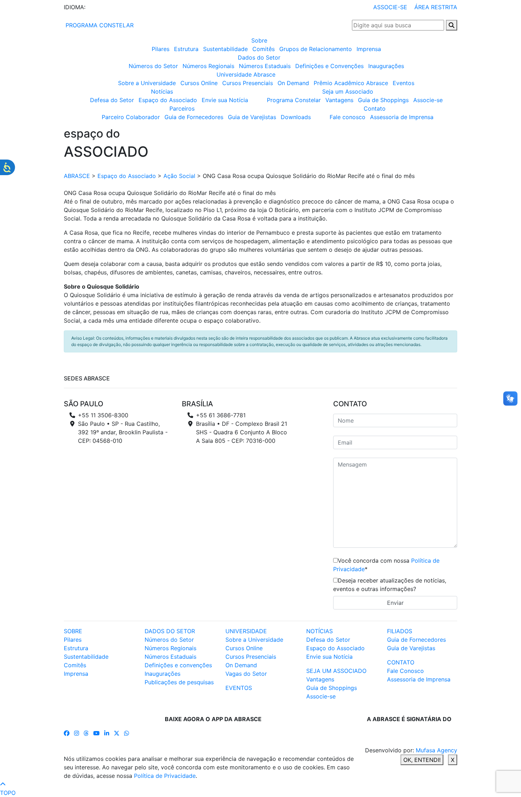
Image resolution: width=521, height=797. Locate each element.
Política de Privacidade (165, 775)
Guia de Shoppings (383, 100)
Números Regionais (208, 65)
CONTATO (400, 662)
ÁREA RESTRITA (435, 7)
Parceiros (182, 108)
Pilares (160, 48)
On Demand (293, 83)
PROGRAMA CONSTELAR (99, 25)
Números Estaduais (265, 65)
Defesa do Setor (112, 100)
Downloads (296, 117)
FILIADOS (399, 631)
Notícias (162, 91)
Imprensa (369, 48)
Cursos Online (199, 83)
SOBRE (73, 631)
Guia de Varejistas (252, 117)
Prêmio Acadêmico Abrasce (351, 83)
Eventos (403, 83)
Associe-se (428, 100)
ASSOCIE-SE (390, 7)
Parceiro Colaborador (131, 117)
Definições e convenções (178, 665)
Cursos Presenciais (247, 83)
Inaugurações (386, 65)
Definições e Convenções (329, 65)
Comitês (263, 48)
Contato (375, 108)
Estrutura (186, 48)
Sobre (259, 40)
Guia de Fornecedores (193, 117)
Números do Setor (153, 65)
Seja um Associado (347, 91)
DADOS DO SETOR (170, 631)
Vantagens (339, 100)
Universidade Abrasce (246, 74)
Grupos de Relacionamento (315, 48)
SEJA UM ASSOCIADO (336, 670)
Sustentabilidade (225, 48)
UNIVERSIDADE (246, 631)
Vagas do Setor (246, 673)
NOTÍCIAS (319, 631)
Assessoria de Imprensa (401, 117)
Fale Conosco (405, 670)
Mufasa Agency (436, 750)
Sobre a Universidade (147, 83)
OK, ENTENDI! (422, 759)
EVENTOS (238, 687)
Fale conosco (347, 117)
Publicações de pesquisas (179, 682)
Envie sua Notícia (225, 100)
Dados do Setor (259, 57)
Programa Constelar (294, 100)
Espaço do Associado (168, 100)
